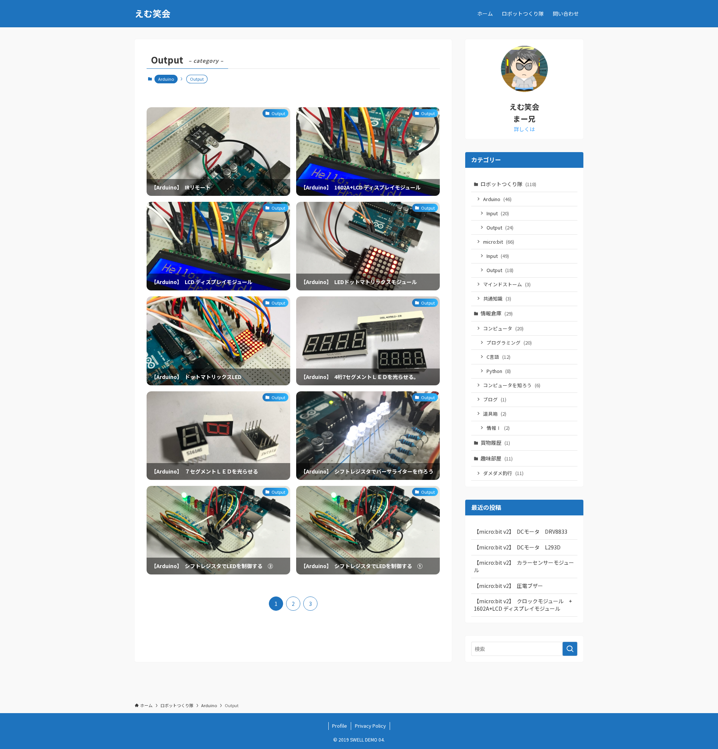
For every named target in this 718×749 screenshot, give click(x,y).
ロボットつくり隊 (508, 184)
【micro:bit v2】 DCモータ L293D (517, 547)
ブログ (494, 399)
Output (500, 227)
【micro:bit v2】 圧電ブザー (508, 585)
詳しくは (524, 129)
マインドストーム (507, 284)
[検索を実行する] (569, 649)
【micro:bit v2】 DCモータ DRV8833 (520, 531)
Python (499, 370)
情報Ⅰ (498, 427)
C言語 (498, 356)
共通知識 (497, 298)
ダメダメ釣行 (503, 473)
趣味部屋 (497, 458)
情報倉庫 (497, 313)
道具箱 (494, 413)
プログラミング (509, 342)
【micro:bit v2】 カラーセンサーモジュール (524, 566)
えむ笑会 (153, 13)
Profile (339, 725)
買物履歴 (495, 442)
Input (498, 213)
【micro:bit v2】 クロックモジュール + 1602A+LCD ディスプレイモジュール (525, 604)
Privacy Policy (370, 725)
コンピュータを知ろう (511, 385)
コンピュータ (503, 328)
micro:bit (498, 241)
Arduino (166, 79)
